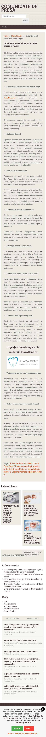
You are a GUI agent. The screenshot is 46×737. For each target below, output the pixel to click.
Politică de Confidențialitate (27, 721)
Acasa (6, 601)
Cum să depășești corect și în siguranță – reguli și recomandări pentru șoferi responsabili (22, 627)
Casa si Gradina (10, 611)
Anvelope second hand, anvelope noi (20, 651)
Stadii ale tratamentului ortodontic (20, 641)
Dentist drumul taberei (16, 469)
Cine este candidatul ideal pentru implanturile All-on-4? (31, 511)
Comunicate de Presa (19, 8)
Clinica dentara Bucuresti (20, 463)
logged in (37, 552)
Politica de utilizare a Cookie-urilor (22, 733)
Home (6, 36)
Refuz (28, 729)
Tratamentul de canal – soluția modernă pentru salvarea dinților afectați (11, 514)
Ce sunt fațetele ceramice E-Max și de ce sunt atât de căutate (32, 538)
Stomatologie (16, 36)
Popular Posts (12, 618)
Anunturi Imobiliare (11, 609)
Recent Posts (33, 618)
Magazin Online (10, 604)
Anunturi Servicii (10, 606)
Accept (17, 729)
